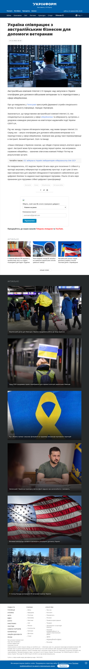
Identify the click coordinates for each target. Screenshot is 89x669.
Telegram (40, 229)
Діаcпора (30, 633)
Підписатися (30, 221)
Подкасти (11, 607)
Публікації (11, 610)
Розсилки (49, 642)
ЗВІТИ (48, 637)
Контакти (49, 612)
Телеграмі (32, 105)
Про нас (49, 610)
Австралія (28, 185)
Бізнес (36, 185)
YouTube (59, 229)
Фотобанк (17, 11)
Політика (30, 615)
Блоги (10, 621)
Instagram (49, 229)
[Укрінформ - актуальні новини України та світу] (44, 4)
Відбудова (31, 612)
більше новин (44, 270)
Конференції (12, 631)
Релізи (10, 637)
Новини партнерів (14, 629)
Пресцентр (26, 11)
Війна (9, 15)
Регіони (33, 15)
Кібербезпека (46, 185)
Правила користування (54, 620)
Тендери (49, 623)
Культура (41, 15)
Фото (9, 615)
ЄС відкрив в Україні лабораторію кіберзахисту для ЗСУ (50, 160)
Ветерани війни (58, 185)
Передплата (50, 615)
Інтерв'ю (11, 612)
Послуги (9, 11)
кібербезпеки (47, 117)
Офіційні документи (15, 634)
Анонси (33, 11)
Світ (25, 15)
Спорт (50, 15)
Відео (10, 618)
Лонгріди (11, 626)
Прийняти (63, 666)
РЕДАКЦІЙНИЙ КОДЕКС (54, 639)
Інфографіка (12, 623)
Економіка (18, 15)
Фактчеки (30, 620)
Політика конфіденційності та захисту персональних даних (53, 632)
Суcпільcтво (31, 628)
